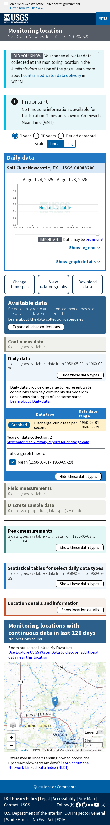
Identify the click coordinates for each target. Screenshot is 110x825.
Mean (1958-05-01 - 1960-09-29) (45, 462)
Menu (103, 18)
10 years (48, 136)
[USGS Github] (84, 806)
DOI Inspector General (84, 813)
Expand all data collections (36, 326)
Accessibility (64, 798)
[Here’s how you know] (55, 6)
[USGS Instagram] (103, 806)
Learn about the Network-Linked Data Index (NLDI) (48, 765)
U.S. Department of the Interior (33, 813)
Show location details (80, 609)
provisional (94, 239)
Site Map (87, 798)
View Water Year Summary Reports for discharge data (48, 442)
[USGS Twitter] (72, 806)
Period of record (81, 136)
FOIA (61, 819)
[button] (55, 702)
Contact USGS (17, 805)
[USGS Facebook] (78, 806)
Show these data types (79, 547)
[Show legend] (100, 732)
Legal (45, 798)
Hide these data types (80, 375)
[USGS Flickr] (90, 806)
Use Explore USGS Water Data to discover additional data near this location (53, 654)
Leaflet (24, 750)
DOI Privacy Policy (20, 798)
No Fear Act (43, 819)
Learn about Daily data (30, 401)
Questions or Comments (55, 786)
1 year (25, 136)
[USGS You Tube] (97, 806)
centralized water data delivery (52, 75)
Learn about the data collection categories (45, 319)
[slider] (97, 233)
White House (18, 819)
